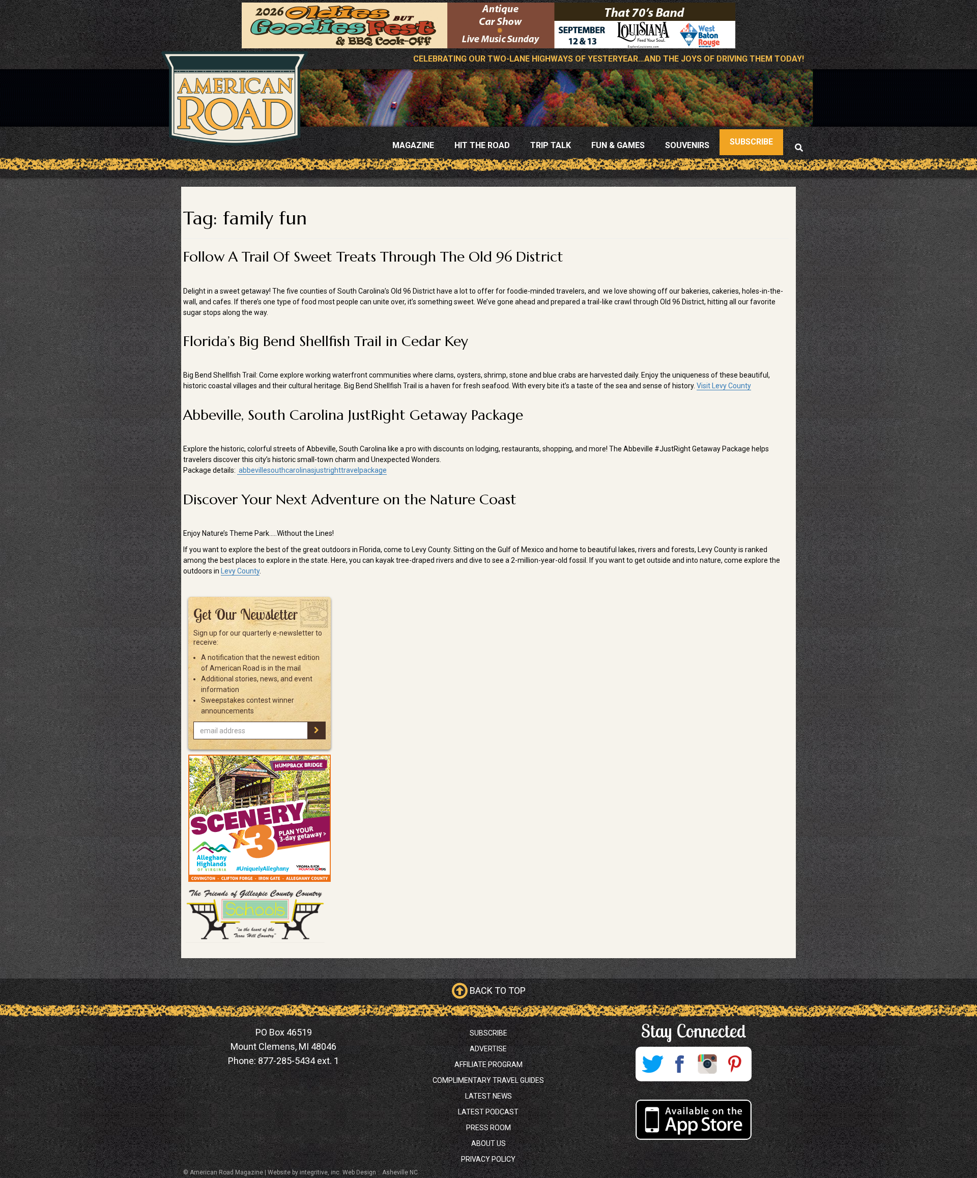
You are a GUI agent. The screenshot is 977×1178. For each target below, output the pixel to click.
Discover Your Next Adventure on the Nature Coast (349, 499)
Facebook (680, 1064)
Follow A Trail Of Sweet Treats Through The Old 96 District (373, 257)
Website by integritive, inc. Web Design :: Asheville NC (343, 1172)
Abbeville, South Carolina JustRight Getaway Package (353, 415)
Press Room (488, 1128)
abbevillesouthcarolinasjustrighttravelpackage (312, 470)
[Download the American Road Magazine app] (693, 1120)
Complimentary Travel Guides (488, 1080)
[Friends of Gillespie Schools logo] (259, 915)
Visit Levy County (724, 386)
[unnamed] (259, 818)
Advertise (488, 1049)
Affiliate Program (488, 1064)
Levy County (240, 571)
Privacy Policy (488, 1159)
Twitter (652, 1064)
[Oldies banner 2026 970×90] (488, 25)
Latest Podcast (488, 1112)
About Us (488, 1143)
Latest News (488, 1096)
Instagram (707, 1064)
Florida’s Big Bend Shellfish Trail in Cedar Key (325, 341)
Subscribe (488, 1033)
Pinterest (735, 1064)
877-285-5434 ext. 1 (298, 1060)
